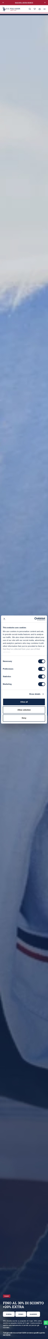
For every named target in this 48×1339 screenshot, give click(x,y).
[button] (46, 1327)
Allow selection (24, 710)
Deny (24, 718)
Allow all (24, 702)
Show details (34, 694)
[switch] (41, 669)
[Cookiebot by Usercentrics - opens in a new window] (34, 619)
